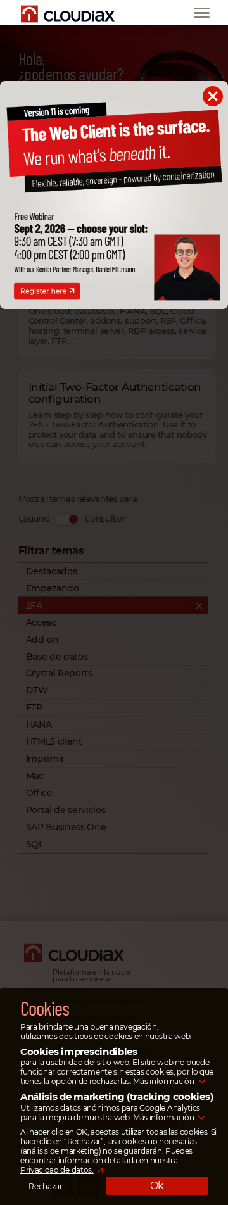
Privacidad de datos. (57, 1170)
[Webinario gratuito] (114, 306)
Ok (157, 1186)
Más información (163, 1081)
